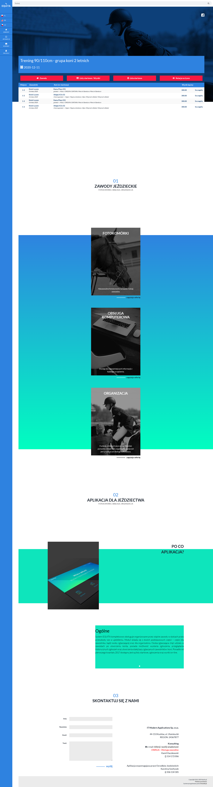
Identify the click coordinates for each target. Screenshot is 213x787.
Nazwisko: (63, 727)
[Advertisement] (116, 133)
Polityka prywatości (201, 781)
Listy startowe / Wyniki (89, 78)
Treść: (65, 743)
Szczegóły (199, 90)
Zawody (43, 78)
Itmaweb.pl (203, 783)
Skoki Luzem (34, 90)
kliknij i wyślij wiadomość (166, 746)
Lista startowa (135, 78)
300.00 (184, 90)
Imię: (65, 719)
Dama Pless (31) (77, 90)
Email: (64, 735)
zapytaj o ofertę (133, 297)
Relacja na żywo (182, 78)
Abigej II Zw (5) (81, 96)
